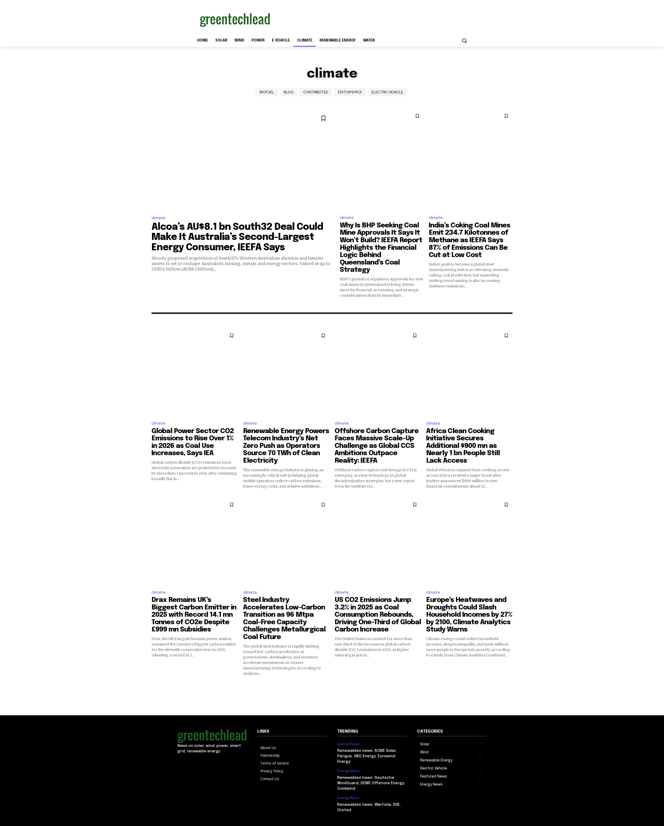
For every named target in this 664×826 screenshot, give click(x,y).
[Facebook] (184, 762)
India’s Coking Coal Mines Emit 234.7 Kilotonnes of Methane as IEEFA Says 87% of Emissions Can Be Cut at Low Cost (469, 240)
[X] (201, 762)
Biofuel (267, 92)
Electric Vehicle (387, 92)
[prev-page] (154, 685)
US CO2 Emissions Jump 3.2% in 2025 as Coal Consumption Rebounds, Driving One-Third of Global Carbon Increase (378, 614)
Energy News (348, 744)
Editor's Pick (350, 92)
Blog (289, 92)
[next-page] (509, 685)
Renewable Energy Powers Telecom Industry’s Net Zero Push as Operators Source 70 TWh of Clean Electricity (286, 446)
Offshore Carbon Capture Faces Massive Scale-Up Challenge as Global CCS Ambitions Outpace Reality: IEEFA (377, 446)
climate (158, 217)
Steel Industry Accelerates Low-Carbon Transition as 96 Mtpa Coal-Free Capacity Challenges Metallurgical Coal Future (284, 618)
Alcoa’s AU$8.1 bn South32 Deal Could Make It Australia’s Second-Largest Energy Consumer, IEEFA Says (237, 237)
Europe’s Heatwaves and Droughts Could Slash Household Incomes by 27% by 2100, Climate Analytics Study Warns (469, 614)
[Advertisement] (370, 19)
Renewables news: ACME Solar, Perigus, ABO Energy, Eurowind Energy (367, 756)
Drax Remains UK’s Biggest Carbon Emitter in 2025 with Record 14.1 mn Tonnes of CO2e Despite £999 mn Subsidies (193, 614)
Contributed (315, 92)
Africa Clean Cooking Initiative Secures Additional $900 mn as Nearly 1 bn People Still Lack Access (463, 446)
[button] (464, 40)
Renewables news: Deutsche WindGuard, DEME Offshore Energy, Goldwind (371, 783)
